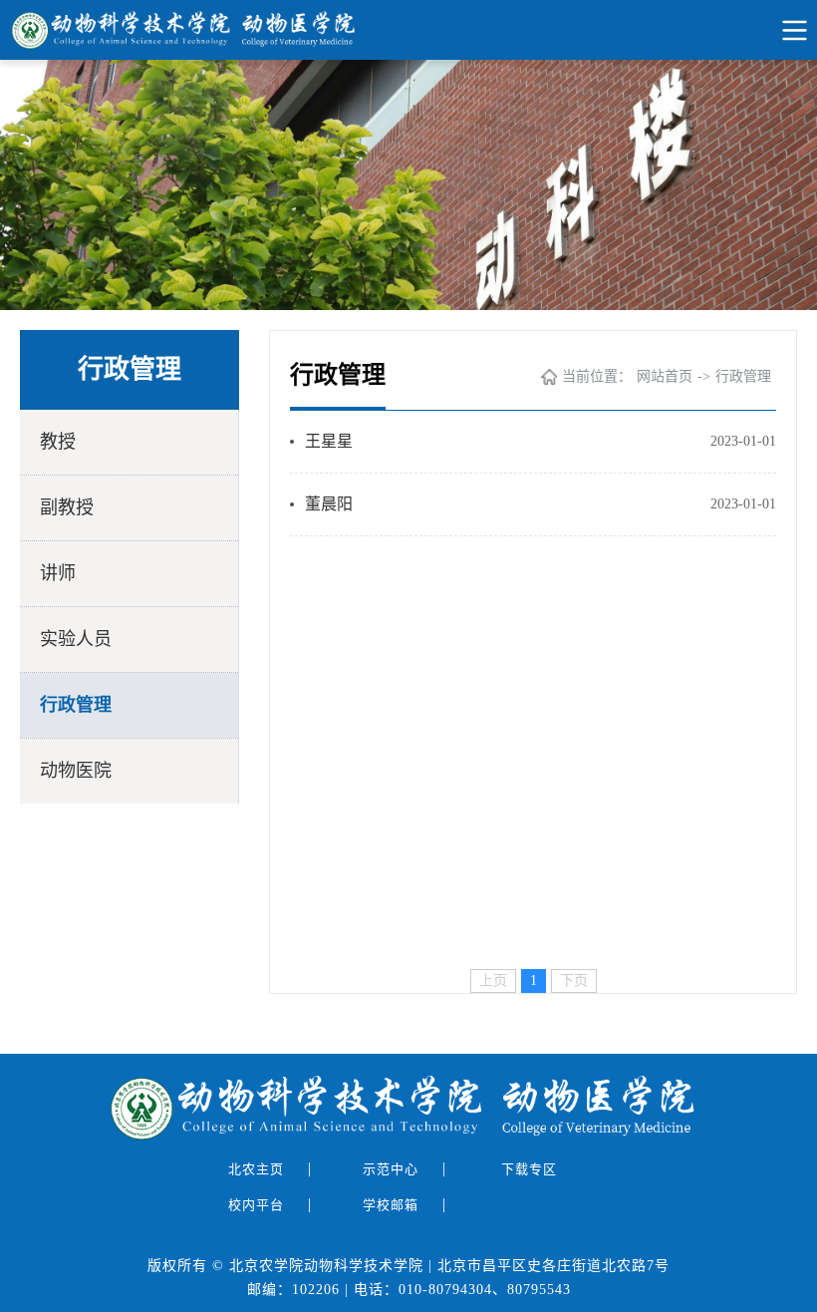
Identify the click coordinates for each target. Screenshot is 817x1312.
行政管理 (76, 705)
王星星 (329, 441)
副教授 (67, 507)
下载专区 (531, 1168)
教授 (58, 442)
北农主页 (258, 1168)
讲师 (58, 573)
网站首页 (664, 376)
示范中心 (392, 1168)
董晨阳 (329, 503)
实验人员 (76, 639)
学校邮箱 (392, 1204)
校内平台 (258, 1204)
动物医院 (76, 771)
